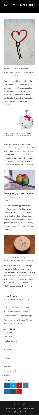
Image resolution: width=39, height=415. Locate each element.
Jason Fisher (9, 72)
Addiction (8, 332)
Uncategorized (11, 76)
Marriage (31, 72)
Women (18, 76)
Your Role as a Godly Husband (16, 311)
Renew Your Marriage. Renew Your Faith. (17, 69)
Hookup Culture (10, 341)
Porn (6, 362)
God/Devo (25, 72)
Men (5, 76)
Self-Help (7, 366)
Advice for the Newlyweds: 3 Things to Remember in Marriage (18, 193)
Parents (7, 358)
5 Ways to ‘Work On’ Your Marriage (17, 258)
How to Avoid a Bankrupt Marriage (17, 133)
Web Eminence (26, 412)
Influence (7, 345)
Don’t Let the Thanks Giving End (16, 307)
